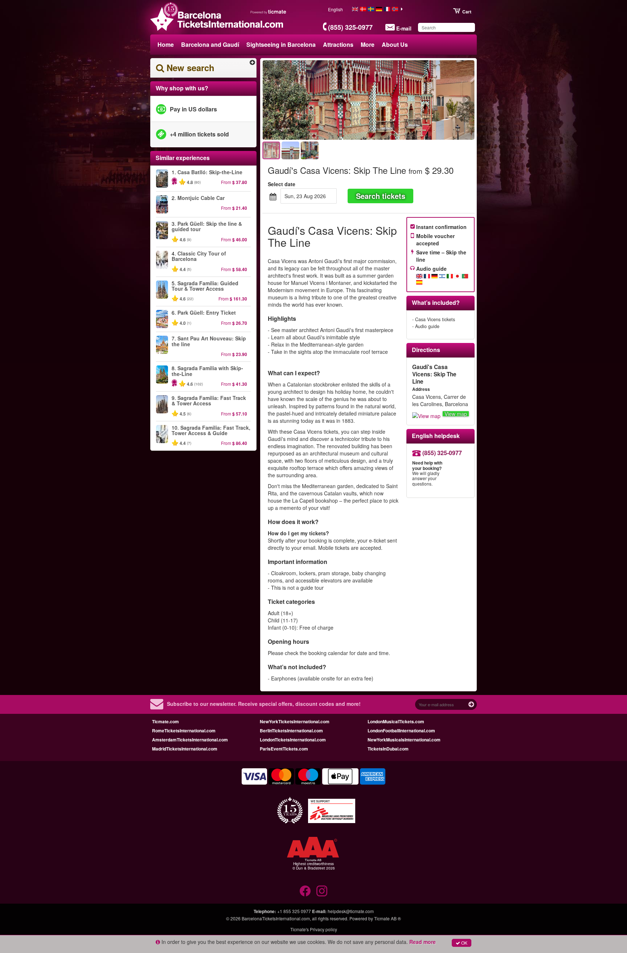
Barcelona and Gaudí (210, 44)
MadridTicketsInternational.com (184, 748)
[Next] (427, 100)
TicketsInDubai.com (388, 748)
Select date (281, 184)
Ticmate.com (165, 721)
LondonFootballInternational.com (401, 730)
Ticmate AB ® (387, 918)
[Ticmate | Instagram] (321, 890)
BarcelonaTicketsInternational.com (276, 918)
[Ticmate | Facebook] (305, 890)
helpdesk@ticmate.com (351, 911)
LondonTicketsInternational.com (293, 739)
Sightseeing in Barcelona (281, 44)
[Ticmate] (268, 11)
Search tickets (380, 196)
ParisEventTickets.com (284, 748)
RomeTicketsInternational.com (184, 730)
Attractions (338, 44)
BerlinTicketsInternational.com (291, 730)
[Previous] (310, 100)
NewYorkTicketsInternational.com (294, 721)
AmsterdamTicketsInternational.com (190, 739)
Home (165, 44)
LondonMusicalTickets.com (396, 721)
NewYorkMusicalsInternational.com (404, 739)
